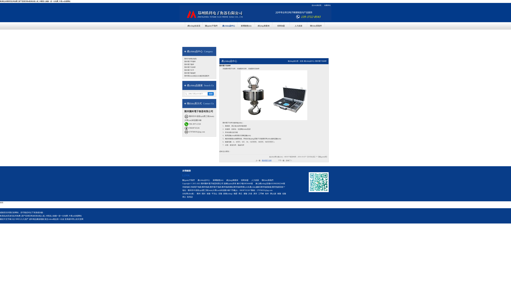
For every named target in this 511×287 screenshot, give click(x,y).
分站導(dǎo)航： (189, 194)
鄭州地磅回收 (277, 187)
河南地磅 (186, 187)
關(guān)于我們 (188, 180)
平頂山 (214, 194)
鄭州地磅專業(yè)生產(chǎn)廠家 (246, 187)
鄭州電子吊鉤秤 (321, 61)
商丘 (240, 194)
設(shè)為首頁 (316, 5)
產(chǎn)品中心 (309, 61)
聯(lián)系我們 (267, 180)
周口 (184, 197)
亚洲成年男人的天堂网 (74, 219)
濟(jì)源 (273, 194)
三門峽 (261, 194)
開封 (203, 194)
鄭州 (199, 194)
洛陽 (208, 194)
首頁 (301, 61)
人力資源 (255, 180)
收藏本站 (327, 5)
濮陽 (245, 194)
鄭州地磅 (205, 187)
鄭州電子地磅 (215, 187)
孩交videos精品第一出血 (54, 219)
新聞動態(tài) (218, 180)
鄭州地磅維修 (266, 187)
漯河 (255, 194)
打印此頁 (311, 157)
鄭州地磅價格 (227, 187)
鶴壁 (235, 194)
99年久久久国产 (21, 219)
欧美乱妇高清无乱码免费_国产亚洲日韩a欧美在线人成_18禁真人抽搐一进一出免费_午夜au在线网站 (35, 1)
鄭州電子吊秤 (267, 160)
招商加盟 (244, 180)
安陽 (220, 194)
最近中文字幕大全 (7, 219)
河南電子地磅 (195, 187)
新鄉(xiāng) (227, 194)
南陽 (279, 194)
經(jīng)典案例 (232, 180)
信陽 (284, 194)
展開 (1, 203)
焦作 (267, 194)
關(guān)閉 (322, 157)
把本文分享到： (225, 151)
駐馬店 (190, 197)
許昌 (250, 194)
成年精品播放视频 (36, 219)
